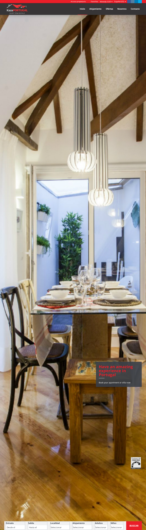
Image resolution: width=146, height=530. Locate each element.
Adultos (99, 523)
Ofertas (109, 8)
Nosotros (121, 8)
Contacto (135, 8)
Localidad (55, 523)
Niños (113, 523)
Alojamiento (95, 8)
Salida (31, 523)
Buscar (134, 525)
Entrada (10, 523)
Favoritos (94, 1)
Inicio (82, 8)
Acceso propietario (78, 1)
